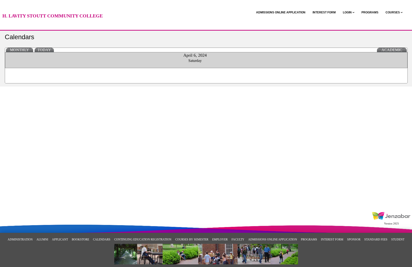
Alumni (42, 239)
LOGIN (347, 12)
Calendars (101, 239)
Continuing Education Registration (142, 239)
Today (44, 50)
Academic (391, 50)
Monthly (19, 50)
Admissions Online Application (272, 239)
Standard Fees (375, 239)
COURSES (393, 12)
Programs (309, 239)
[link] (280, 12)
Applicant (60, 239)
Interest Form (332, 239)
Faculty (238, 239)
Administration (20, 239)
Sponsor (353, 239)
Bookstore (80, 239)
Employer (220, 239)
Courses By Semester (191, 239)
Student (397, 239)
